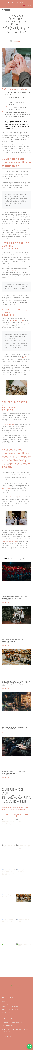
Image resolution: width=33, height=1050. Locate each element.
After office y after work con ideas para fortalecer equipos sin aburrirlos (14, 597)
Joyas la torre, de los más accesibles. (16, 98)
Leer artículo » (6, 602)
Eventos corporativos (10, 1007)
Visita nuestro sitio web (9, 542)
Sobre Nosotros (7, 1004)
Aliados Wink (6, 1012)
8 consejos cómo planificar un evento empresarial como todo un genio (14, 772)
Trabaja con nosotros (10, 1009)
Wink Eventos (6, 489)
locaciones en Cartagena (18, 496)
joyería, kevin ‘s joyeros (17, 320)
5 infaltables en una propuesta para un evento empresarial (14, 727)
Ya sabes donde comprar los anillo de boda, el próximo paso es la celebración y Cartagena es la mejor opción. (17, 114)
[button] (30, 9)
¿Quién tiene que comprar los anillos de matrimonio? (17, 93)
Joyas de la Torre (15, 270)
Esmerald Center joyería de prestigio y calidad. (17, 108)
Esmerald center (9, 425)
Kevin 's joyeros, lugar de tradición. (16, 103)
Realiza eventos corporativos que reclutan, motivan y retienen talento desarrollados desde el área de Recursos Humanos (16, 682)
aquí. (20, 549)
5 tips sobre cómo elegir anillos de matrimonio (15, 357)
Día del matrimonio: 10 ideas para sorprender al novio (13, 640)
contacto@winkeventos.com (12, 1022)
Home (3, 1001)
